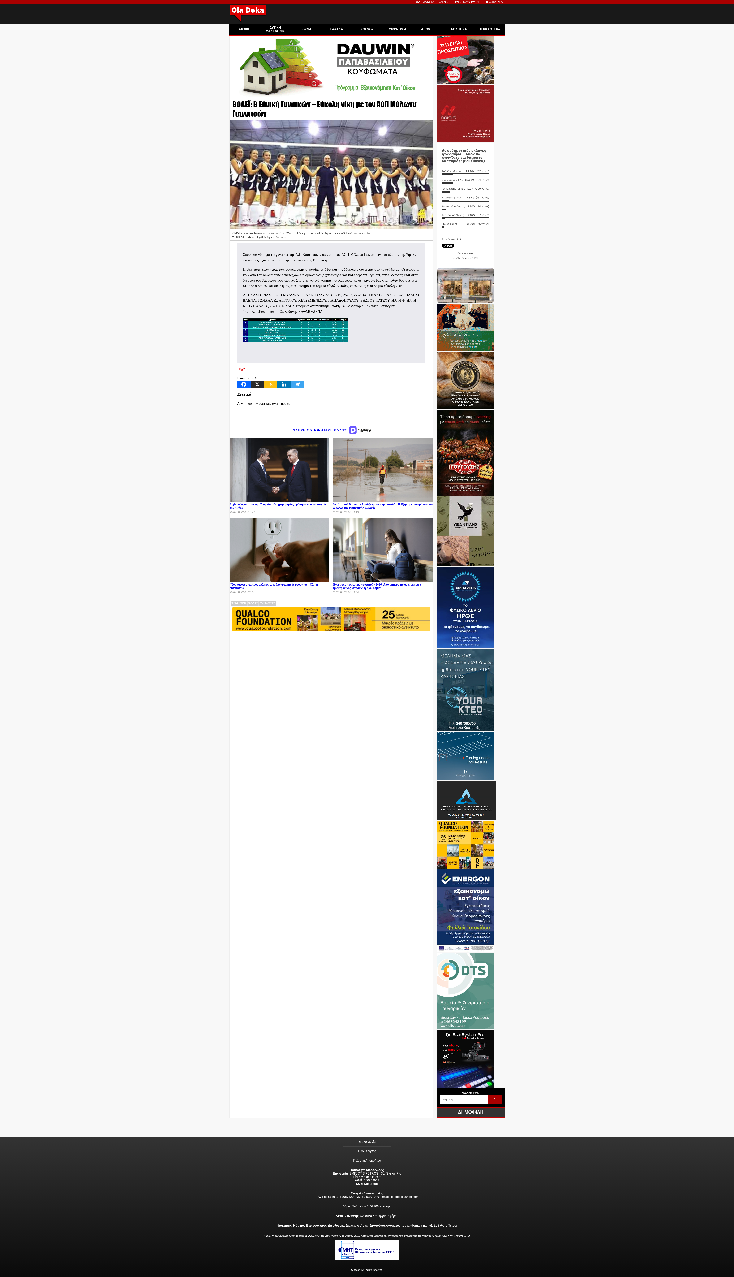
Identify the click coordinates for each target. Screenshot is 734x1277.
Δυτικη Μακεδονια (275, 29)
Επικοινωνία (367, 1141)
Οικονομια (397, 29)
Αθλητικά (269, 237)
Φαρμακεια (425, 2)
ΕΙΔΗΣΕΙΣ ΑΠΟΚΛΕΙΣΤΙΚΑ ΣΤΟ (319, 430)
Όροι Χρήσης (367, 1151)
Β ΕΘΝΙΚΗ (238, 603)
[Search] (495, 1099)
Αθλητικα (459, 29)
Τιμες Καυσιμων (466, 2)
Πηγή (241, 369)
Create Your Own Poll (465, 257)
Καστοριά (281, 237)
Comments (465, 253)
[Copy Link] (270, 384)
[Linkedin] (284, 384)
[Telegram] (297, 384)
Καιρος (443, 2)
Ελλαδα (336, 29)
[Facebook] (244, 384)
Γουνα (305, 29)
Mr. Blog (256, 237)
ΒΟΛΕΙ (253, 603)
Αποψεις (428, 29)
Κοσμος (367, 29)
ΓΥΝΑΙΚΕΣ (267, 603)
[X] (257, 384)
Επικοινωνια (493, 2)
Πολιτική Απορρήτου (367, 1160)
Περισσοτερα (489, 29)
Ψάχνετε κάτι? (470, 1092)
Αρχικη (245, 29)
